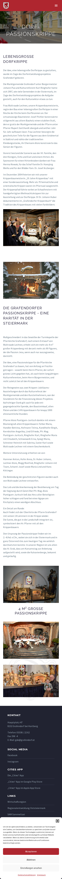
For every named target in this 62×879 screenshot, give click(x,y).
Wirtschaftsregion (17, 801)
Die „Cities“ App (16, 775)
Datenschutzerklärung (27, 875)
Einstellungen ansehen (31, 868)
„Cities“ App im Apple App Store (24, 787)
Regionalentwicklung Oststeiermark (26, 808)
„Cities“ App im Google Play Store (25, 781)
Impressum (41, 875)
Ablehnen (31, 859)
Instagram (13, 761)
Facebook (12, 755)
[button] (57, 820)
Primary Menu (56, 5)
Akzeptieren (31, 851)
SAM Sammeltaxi (16, 814)
